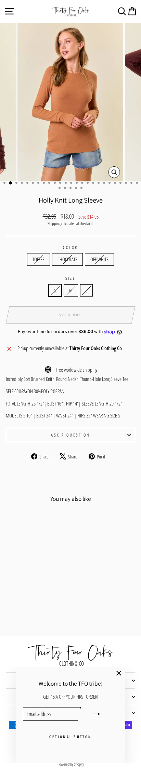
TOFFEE (38, 259)
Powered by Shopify (70, 764)
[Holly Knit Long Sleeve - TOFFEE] (22, 613)
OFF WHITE (99, 259)
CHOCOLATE (67, 259)
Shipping (54, 223)
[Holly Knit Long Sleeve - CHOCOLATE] (30, 613)
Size (70, 278)
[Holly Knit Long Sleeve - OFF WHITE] (38, 613)
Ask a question (70, 435)
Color (70, 247)
